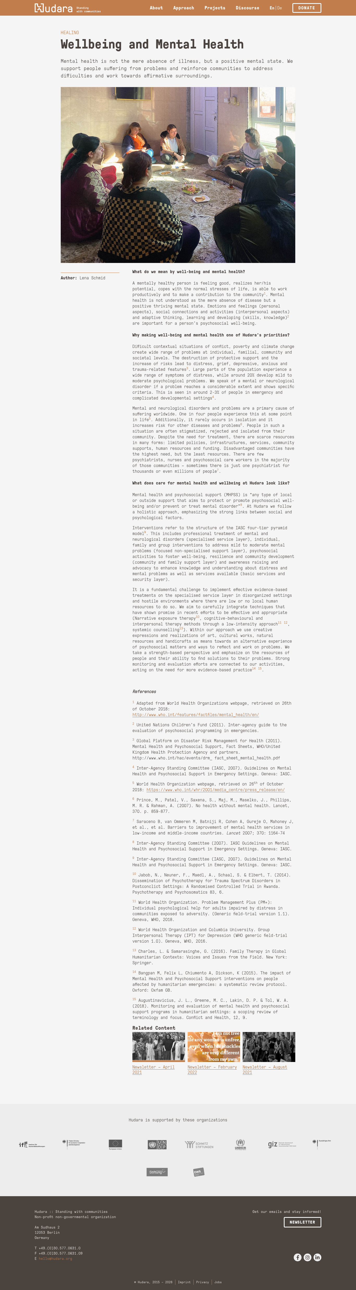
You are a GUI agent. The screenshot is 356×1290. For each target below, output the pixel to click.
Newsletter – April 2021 (153, 1070)
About (156, 7)
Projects (215, 7)
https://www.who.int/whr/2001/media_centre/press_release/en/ (215, 789)
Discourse (247, 7)
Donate (306, 8)
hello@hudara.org (55, 1259)
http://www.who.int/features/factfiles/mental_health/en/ (195, 714)
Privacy (202, 1282)
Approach (183, 7)
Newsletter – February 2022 (212, 1070)
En (272, 8)
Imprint (184, 1282)
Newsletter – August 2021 (265, 1070)
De (279, 8)
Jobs (218, 1282)
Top (343, 1277)
